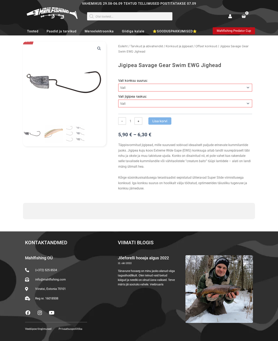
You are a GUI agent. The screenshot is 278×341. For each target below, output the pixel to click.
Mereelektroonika (99, 31)
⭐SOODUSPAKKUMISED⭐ (175, 31)
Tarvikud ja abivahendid (146, 46)
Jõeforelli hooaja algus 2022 (143, 257)
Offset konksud (206, 46)
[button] (99, 48)
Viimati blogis (136, 242)
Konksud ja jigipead (179, 46)
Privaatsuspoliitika (70, 328)
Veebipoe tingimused (38, 328)
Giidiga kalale (133, 31)
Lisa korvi (159, 121)
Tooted (32, 31)
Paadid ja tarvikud (62, 31)
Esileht (123, 46)
